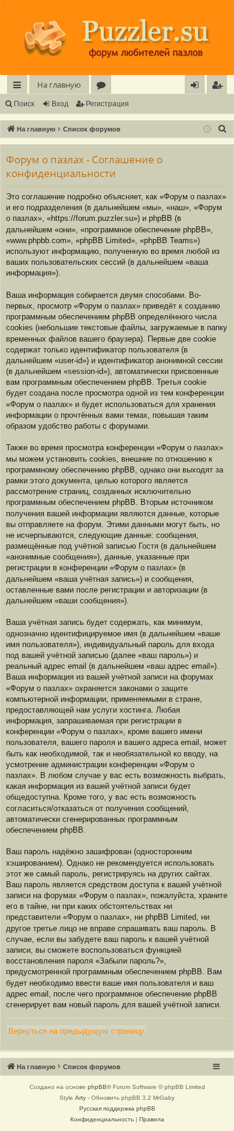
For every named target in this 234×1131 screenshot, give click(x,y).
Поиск (24, 104)
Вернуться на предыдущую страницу (76, 1031)
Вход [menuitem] (197, 86)
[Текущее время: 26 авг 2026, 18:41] (207, 129)
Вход (60, 104)
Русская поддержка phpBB (117, 1108)
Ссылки (19, 86)
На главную (59, 84)
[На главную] (117, 38)
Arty (80, 1097)
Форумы (103, 86)
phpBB (97, 1087)
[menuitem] (217, 85)
